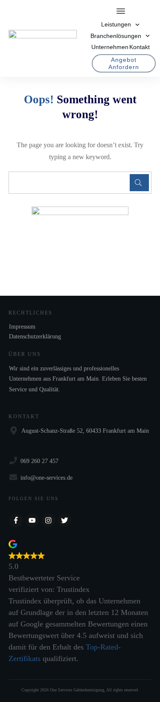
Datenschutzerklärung (35, 336)
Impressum (22, 326)
